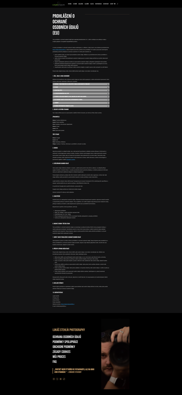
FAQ (55, 362)
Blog (92, 4)
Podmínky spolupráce (65, 342)
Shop (111, 4)
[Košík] (114, 4)
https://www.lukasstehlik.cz (59, 49)
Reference (98, 4)
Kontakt (106, 4)
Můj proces (59, 357)
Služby (87, 4)
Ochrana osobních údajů (67, 337)
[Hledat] (117, 4)
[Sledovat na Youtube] (60, 379)
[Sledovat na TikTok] (64, 379)
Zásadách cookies (70, 159)
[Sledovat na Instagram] (54, 379)
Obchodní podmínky (64, 347)
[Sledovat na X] (57, 379)
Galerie (80, 4)
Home (69, 4)
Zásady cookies (61, 352)
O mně (75, 4)
